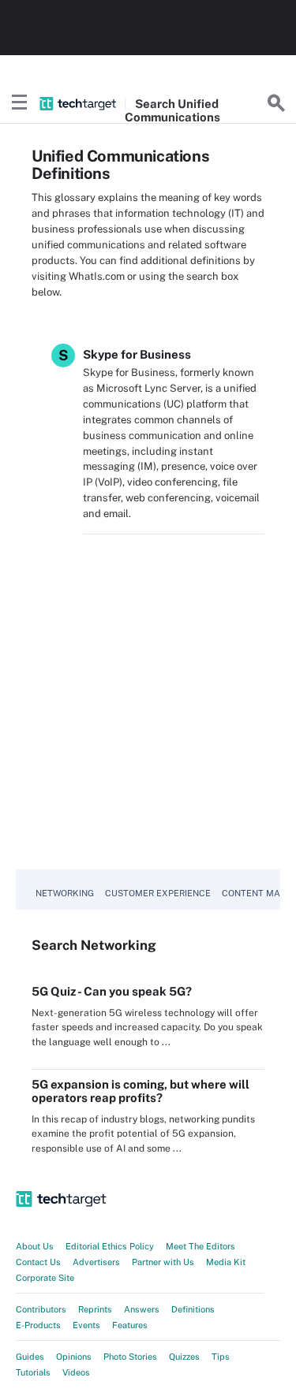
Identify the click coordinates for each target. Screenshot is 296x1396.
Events (86, 1325)
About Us (35, 1246)
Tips (221, 1356)
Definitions (193, 1309)
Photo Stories (130, 1356)
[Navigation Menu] (19, 103)
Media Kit (225, 1262)
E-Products (38, 1325)
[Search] (276, 103)
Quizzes (184, 1356)
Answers (141, 1309)
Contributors (41, 1309)
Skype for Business (137, 354)
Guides (30, 1356)
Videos (76, 1372)
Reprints (95, 1309)
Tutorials (33, 1372)
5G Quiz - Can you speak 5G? (112, 991)
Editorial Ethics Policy (110, 1246)
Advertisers (96, 1262)
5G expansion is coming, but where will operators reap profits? (140, 1091)
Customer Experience (158, 893)
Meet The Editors (200, 1246)
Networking (65, 893)
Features (130, 1325)
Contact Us (38, 1262)
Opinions (74, 1356)
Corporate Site (45, 1277)
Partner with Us (163, 1262)
